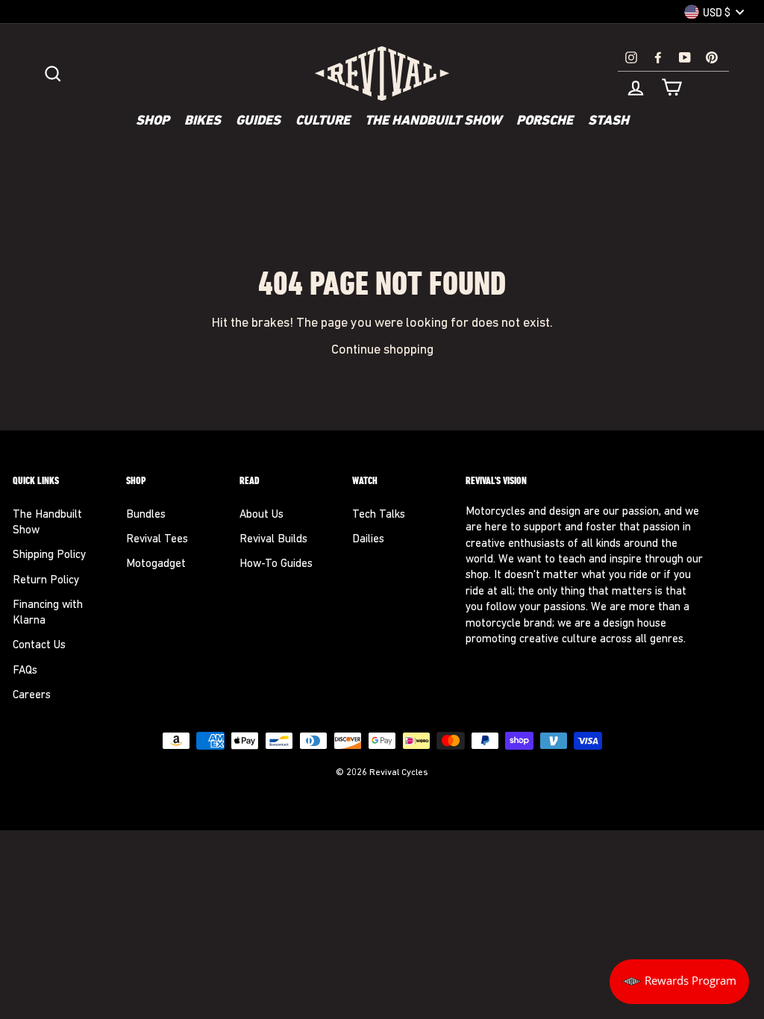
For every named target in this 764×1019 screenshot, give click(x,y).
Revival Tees (157, 539)
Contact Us (39, 645)
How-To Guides (276, 564)
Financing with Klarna (48, 613)
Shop (152, 121)
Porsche (544, 121)
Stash (608, 121)
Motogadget (156, 564)
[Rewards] (679, 981)
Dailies (368, 539)
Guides (258, 121)
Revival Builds (273, 539)
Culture (322, 121)
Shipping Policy (49, 555)
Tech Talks (378, 515)
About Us (261, 515)
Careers (32, 695)
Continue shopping (382, 350)
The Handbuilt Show (433, 121)
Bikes (202, 121)
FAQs (25, 671)
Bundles (146, 515)
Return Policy (46, 580)
